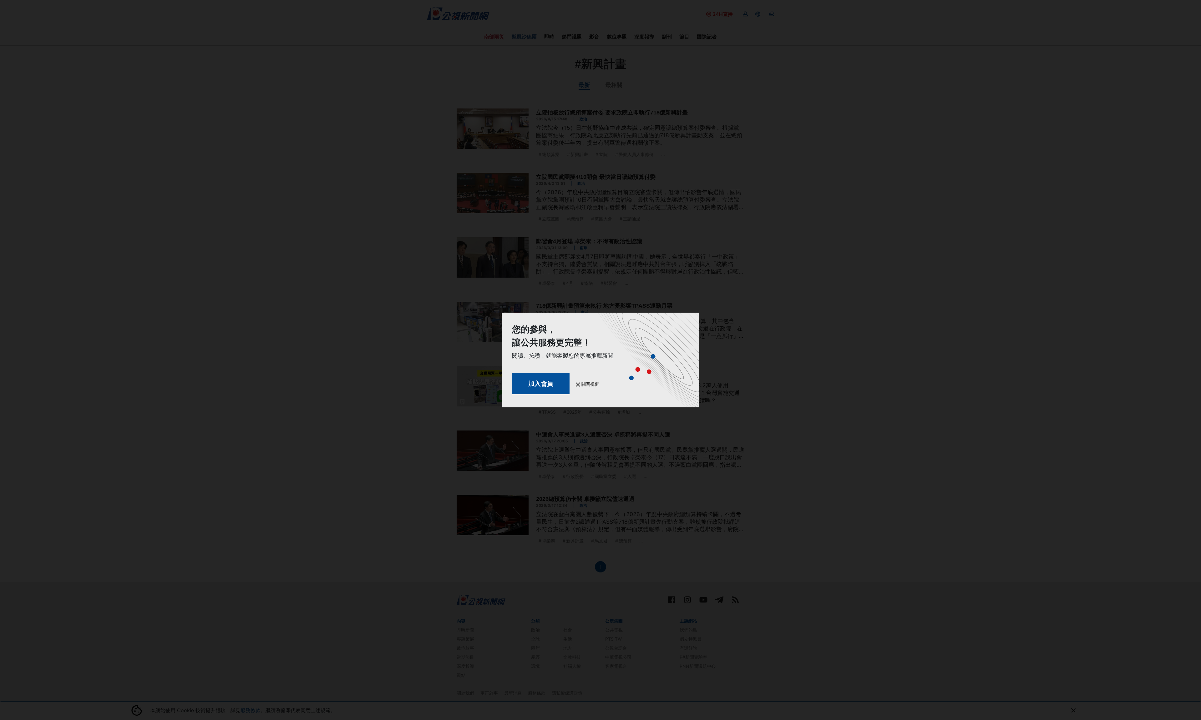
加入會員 (540, 383)
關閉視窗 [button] (589, 384)
